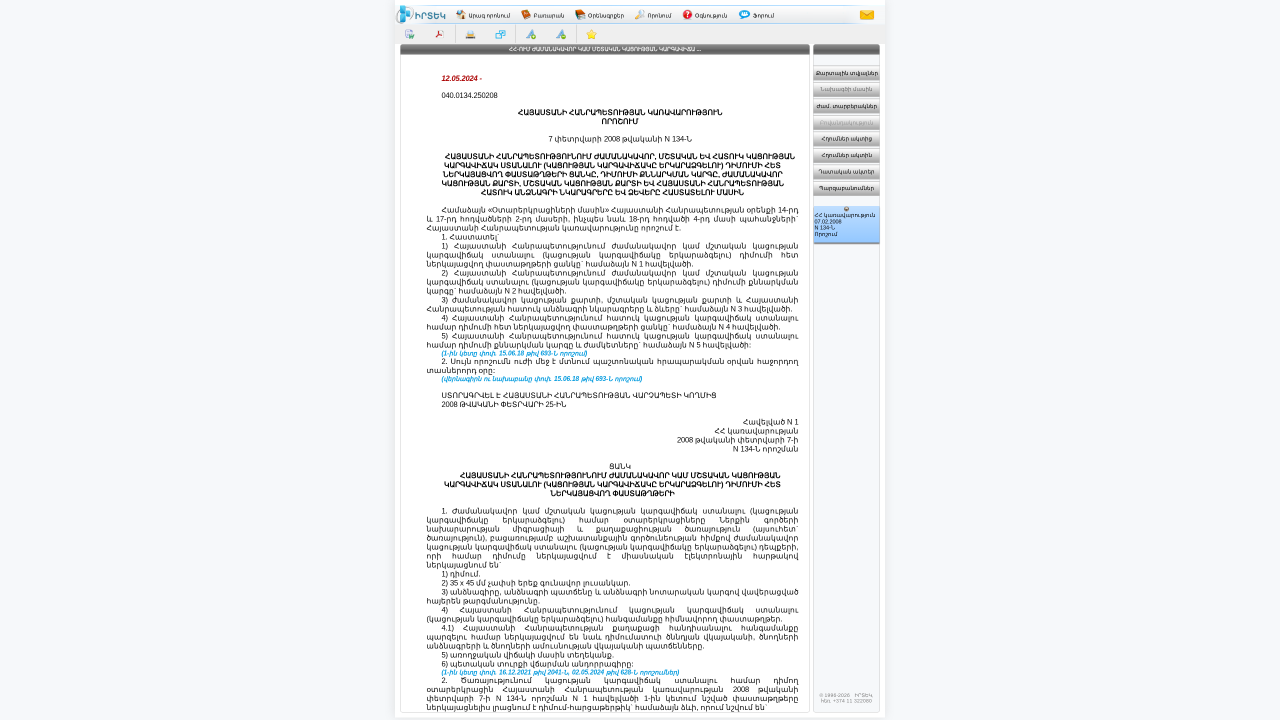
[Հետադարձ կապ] (867, 14)
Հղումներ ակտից (847, 139)
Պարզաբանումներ (846, 188)
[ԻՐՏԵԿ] (421, 15)
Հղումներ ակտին (847, 155)
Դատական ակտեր (846, 171)
